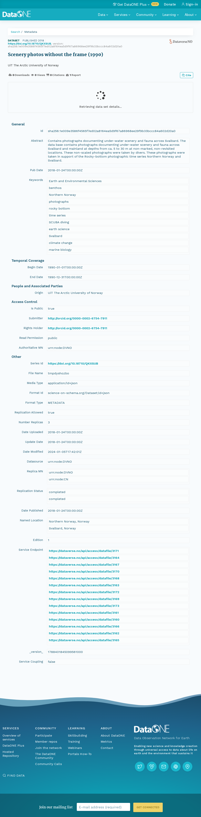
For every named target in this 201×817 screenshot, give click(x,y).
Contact (107, 748)
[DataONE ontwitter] (140, 766)
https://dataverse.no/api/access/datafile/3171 (84, 551)
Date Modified (33, 451)
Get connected (148, 807)
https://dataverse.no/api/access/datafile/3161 (84, 613)
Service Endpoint (31, 550)
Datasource (35, 461)
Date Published (32, 510)
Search (15, 31)
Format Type (34, 402)
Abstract (37, 140)
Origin (39, 293)
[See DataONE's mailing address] (187, 766)
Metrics (106, 741)
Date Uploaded (32, 432)
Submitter (36, 318)
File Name (35, 373)
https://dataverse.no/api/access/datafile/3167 (84, 564)
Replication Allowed (29, 412)
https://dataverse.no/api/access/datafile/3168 (84, 578)
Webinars (75, 748)
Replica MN (35, 471)
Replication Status (30, 491)
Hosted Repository (11, 754)
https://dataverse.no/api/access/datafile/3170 (84, 571)
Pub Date (36, 170)
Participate (43, 735)
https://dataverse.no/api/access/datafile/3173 (84, 606)
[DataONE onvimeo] (152, 766)
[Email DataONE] (164, 766)
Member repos (46, 741)
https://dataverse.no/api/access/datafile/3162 (84, 633)
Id (41, 131)
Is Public (37, 308)
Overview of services (11, 737)
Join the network (48, 748)
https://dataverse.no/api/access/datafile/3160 (84, 619)
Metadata (30, 31)
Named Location (31, 520)
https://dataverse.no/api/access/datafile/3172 (84, 592)
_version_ (36, 652)
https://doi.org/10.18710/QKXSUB (29, 43)
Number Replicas (31, 422)
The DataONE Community (45, 756)
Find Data (16, 775)
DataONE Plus (13, 745)
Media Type (35, 383)
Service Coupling (31, 661)
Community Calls (48, 764)
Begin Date (35, 267)
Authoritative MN (31, 347)
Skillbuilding (77, 735)
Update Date (34, 442)
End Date (36, 277)
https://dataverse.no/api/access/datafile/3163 (84, 585)
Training (74, 741)
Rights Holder (33, 328)
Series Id (36, 363)
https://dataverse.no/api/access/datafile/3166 (84, 626)
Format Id (36, 393)
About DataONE (113, 735)
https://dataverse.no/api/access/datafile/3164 (84, 558)
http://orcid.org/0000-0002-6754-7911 (77, 318)
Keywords (36, 180)
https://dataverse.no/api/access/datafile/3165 (84, 640)
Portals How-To (80, 754)
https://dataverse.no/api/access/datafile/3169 (84, 599)
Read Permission (31, 338)
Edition (38, 540)
